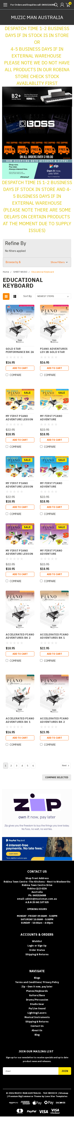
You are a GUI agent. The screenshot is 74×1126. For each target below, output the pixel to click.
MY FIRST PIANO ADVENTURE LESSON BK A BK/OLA (19, 417)
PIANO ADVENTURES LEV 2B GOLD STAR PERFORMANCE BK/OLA (54, 350)
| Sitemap (63, 1093)
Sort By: (27, 296)
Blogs (37, 977)
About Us (37, 1030)
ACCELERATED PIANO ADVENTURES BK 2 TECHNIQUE (20, 636)
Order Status (37, 950)
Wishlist (37, 941)
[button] (37, 97)
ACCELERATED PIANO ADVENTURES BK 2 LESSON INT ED (54, 720)
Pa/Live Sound (37, 1008)
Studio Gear (37, 1004)
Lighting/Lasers (37, 1012)
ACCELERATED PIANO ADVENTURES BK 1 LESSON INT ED (54, 636)
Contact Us (37, 1026)
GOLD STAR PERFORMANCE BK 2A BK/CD (20, 350)
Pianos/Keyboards (37, 991)
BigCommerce (25, 1096)
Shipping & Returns (37, 954)
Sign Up (42, 945)
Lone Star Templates (56, 1096)
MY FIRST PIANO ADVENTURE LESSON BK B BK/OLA (19, 485)
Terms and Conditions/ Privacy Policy (37, 982)
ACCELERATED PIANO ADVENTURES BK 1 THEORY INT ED (20, 720)
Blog (37, 1034)
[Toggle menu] (5, 6)
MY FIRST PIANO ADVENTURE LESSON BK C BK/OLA (19, 552)
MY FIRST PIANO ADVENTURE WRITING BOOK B (52, 485)
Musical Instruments (37, 1017)
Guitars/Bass (37, 995)
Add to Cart (20, 368)
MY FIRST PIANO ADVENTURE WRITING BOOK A (52, 417)
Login (31, 945)
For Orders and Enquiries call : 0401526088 (32, 4)
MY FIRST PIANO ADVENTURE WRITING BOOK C (52, 552)
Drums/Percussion (37, 999)
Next (64, 765)
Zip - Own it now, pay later (37, 986)
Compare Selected (56, 777)
